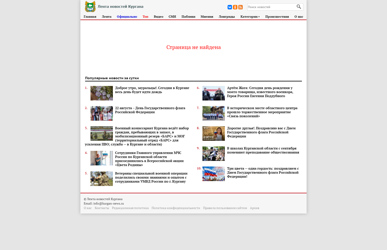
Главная (90, 16)
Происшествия (277, 16)
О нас (299, 16)
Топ (145, 16)
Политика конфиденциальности (176, 208)
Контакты (102, 208)
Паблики (188, 16)
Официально (127, 16)
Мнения (207, 16)
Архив (254, 208)
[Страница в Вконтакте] (230, 7)
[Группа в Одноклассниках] (235, 7)
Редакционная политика (130, 208)
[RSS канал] (240, 7)
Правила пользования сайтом (225, 208)
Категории (250, 16)
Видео (158, 16)
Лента (107, 16)
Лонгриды (227, 16)
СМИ (172, 16)
